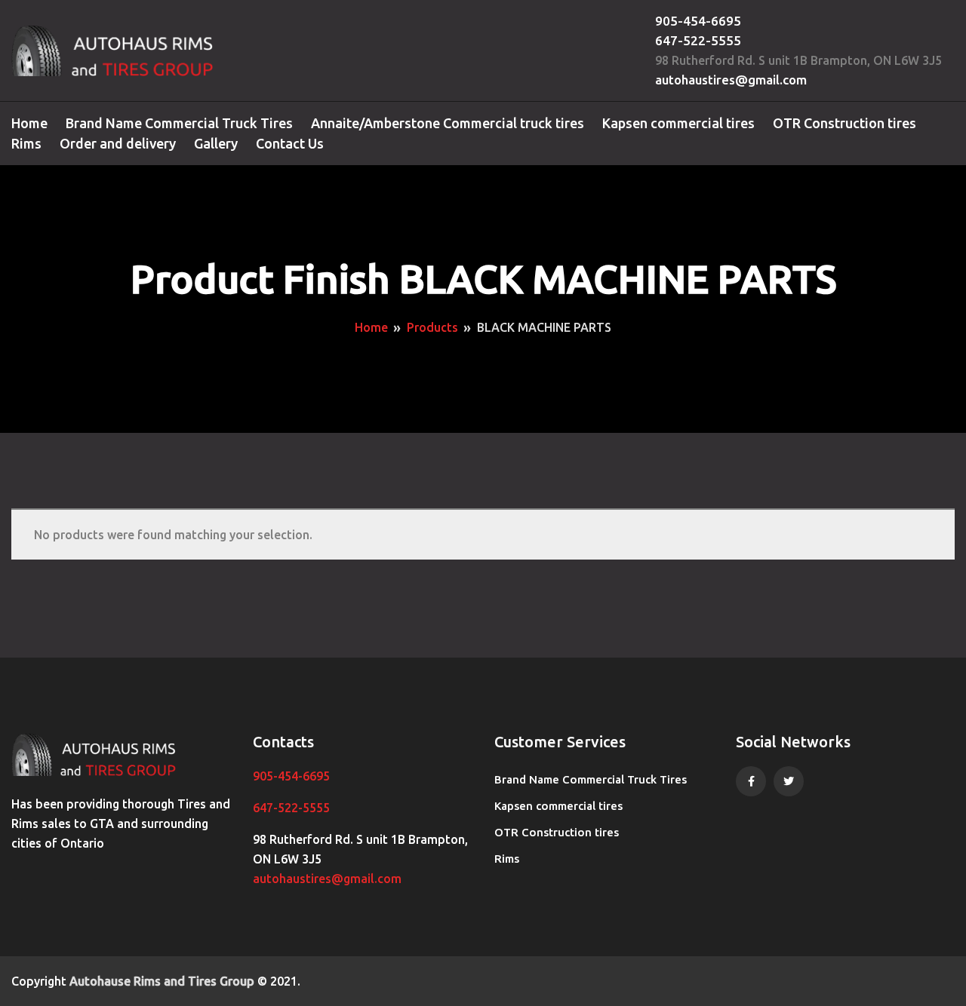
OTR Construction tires (844, 122)
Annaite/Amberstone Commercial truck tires (447, 122)
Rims (26, 143)
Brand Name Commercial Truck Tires (179, 122)
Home (29, 122)
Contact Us (290, 143)
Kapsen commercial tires (678, 122)
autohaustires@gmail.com (731, 79)
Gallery (216, 143)
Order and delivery (118, 143)
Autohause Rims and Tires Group (161, 981)
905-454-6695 (698, 21)
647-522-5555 (698, 40)
